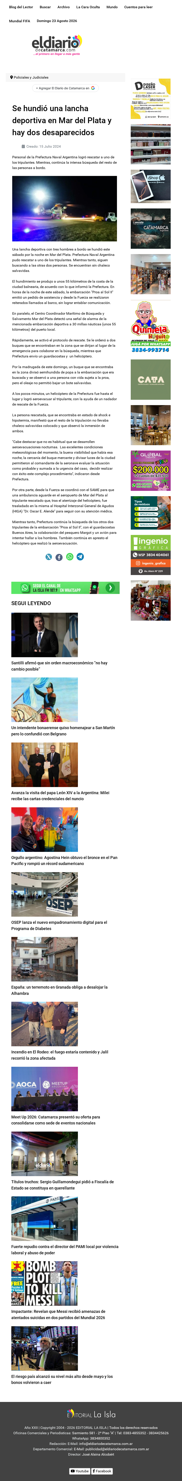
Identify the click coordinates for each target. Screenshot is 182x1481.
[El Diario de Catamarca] (57, 45)
